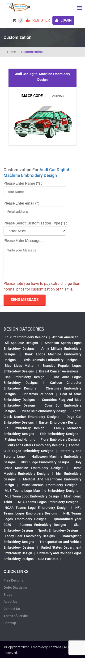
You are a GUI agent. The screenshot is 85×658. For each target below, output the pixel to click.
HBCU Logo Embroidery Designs (45, 462)
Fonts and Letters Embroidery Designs (35, 445)
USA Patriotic (48, 559)
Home (11, 52)
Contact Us (12, 609)
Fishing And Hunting (20, 439)
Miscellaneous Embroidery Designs (49, 485)
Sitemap (10, 623)
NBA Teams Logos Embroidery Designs (48, 502)
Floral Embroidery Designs (60, 439)
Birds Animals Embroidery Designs (50, 360)
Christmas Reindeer (37, 394)
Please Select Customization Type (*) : (35, 223)
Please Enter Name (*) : (23, 183)
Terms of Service (16, 616)
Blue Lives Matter (20, 365)
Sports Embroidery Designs (58, 530)
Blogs (8, 594)
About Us (10, 602)
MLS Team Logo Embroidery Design (32, 496)
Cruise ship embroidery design (44, 411)
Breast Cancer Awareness (58, 371)
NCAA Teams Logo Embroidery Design (36, 508)
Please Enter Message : (23, 240)
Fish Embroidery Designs (59, 434)
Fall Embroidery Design (24, 428)
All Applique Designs (21, 343)
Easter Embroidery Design (58, 422)
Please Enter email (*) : (22, 203)
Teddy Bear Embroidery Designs (30, 536)
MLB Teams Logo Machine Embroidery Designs (41, 490)
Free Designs (13, 580)
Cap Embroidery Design (24, 377)
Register (40, 20)
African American (65, 337)
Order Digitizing (15, 587)
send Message (24, 299)
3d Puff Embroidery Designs (26, 337)
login (66, 20)
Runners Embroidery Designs (42, 525)
